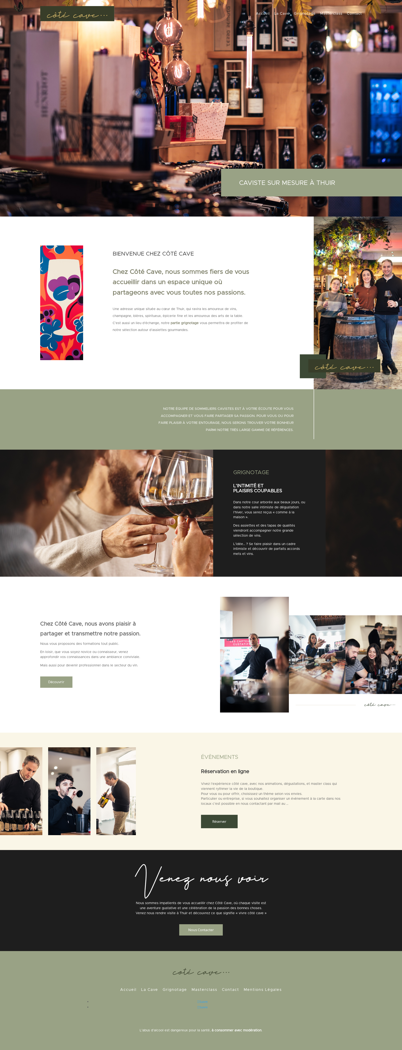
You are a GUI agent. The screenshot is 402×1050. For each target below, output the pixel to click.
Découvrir (56, 681)
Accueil (263, 13)
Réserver (219, 821)
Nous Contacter (201, 929)
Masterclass (331, 13)
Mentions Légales (263, 990)
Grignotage (305, 13)
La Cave (281, 13)
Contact (354, 13)
